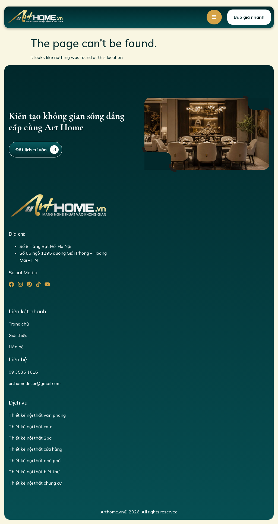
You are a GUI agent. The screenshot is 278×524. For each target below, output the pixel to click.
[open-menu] (214, 17)
